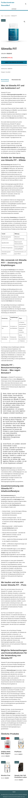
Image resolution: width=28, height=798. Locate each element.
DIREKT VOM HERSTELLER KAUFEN (14, 62)
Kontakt (14, 8)
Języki (14, 791)
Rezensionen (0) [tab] (16, 79)
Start (2, 15)
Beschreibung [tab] (5, 79)
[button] (24, 21)
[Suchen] (25, 3)
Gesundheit (7, 15)
